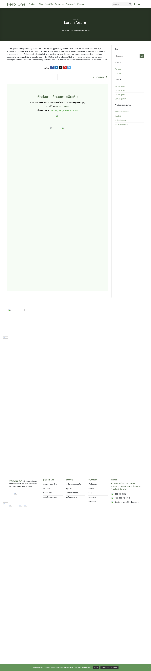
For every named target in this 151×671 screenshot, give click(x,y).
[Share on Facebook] (52, 68)
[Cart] (139, 4)
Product (32, 4)
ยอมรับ (96, 667)
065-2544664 (63, 106)
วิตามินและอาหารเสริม (122, 111)
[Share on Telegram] (69, 68)
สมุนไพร (118, 116)
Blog (41, 4)
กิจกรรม (118, 69)
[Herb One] (16, 4)
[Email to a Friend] (60, 68)
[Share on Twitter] (56, 68)
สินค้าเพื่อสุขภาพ (120, 120)
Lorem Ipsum (99, 77)
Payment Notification (75, 4)
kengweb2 (86, 30)
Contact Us (59, 4)
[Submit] (130, 4)
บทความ (75, 19)
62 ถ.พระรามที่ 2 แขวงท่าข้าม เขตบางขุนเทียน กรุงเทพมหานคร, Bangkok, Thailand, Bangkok (126, 486)
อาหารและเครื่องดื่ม (121, 124)
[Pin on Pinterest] (65, 68)
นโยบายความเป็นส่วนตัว (110, 667)
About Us (49, 4)
